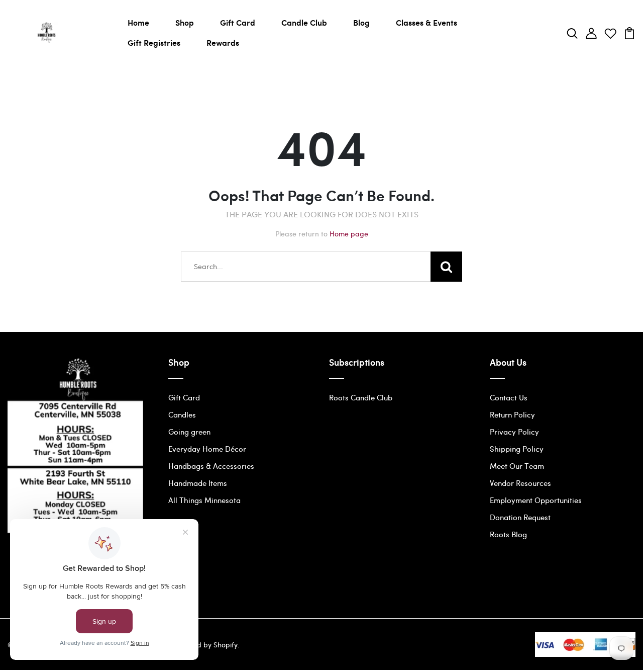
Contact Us (508, 397)
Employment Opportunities (536, 500)
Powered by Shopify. (205, 644)
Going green (189, 432)
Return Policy (512, 414)
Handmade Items (197, 483)
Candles (182, 414)
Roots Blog (508, 534)
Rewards (222, 42)
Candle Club (304, 22)
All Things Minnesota (204, 500)
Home (138, 22)
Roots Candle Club (360, 397)
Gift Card (237, 22)
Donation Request (520, 517)
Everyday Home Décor (207, 449)
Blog (361, 22)
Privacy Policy (514, 432)
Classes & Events (426, 22)
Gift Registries (154, 42)
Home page (349, 233)
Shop (184, 22)
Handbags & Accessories (211, 466)
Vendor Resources (520, 483)
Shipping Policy (517, 449)
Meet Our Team (517, 466)
